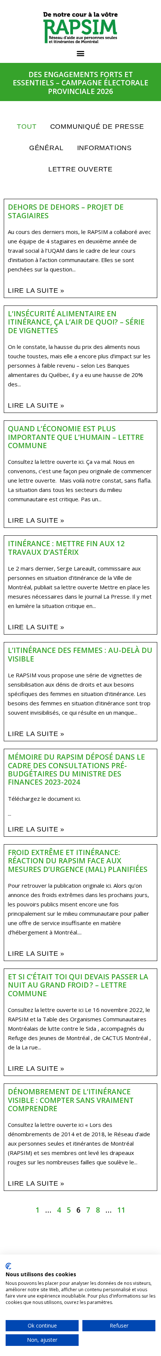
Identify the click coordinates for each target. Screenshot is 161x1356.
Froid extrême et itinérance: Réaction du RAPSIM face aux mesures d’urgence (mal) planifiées (78, 860)
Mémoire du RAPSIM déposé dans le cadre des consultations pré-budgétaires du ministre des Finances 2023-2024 (76, 769)
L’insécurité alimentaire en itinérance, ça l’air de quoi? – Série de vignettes (76, 321)
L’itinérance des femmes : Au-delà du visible (80, 654)
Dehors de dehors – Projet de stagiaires (66, 211)
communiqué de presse (97, 126)
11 (121, 1210)
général (46, 148)
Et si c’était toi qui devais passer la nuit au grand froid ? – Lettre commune (78, 985)
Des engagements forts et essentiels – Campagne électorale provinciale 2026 (80, 82)
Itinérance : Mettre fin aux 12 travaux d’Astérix (66, 547)
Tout (26, 126)
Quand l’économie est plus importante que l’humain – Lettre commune (76, 436)
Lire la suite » (36, 290)
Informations (104, 148)
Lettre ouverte (80, 169)
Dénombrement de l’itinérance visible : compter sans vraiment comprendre (71, 1099)
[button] (81, 53)
